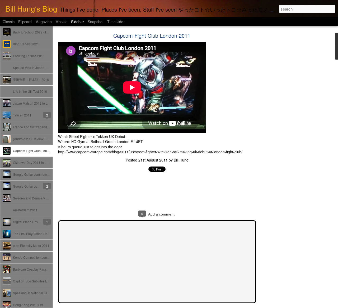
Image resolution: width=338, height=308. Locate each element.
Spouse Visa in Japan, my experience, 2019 (44, 67)
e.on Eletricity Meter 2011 (31, 245)
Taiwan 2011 (22, 115)
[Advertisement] (285, 117)
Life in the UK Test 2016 (30, 91)
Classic (9, 21)
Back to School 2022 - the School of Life (41, 32)
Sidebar (77, 21)
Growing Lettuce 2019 (29, 55)
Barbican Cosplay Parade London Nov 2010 (45, 269)
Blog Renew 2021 (26, 44)
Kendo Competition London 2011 (37, 257)
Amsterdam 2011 (25, 210)
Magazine (43, 21)
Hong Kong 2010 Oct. (28, 304)
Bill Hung (181, 160)
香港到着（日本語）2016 (31, 79)
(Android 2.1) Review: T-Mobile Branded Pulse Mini (49, 138)
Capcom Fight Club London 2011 (37, 150)
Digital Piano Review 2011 (32, 221)
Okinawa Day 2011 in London (34, 162)
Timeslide (115, 21)
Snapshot (96, 21)
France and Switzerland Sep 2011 (37, 127)
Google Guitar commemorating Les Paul (42, 174)
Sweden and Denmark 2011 (33, 198)
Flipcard (25, 21)
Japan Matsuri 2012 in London (35, 103)
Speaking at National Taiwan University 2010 (45, 293)
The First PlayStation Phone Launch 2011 (43, 233)
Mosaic (61, 21)
